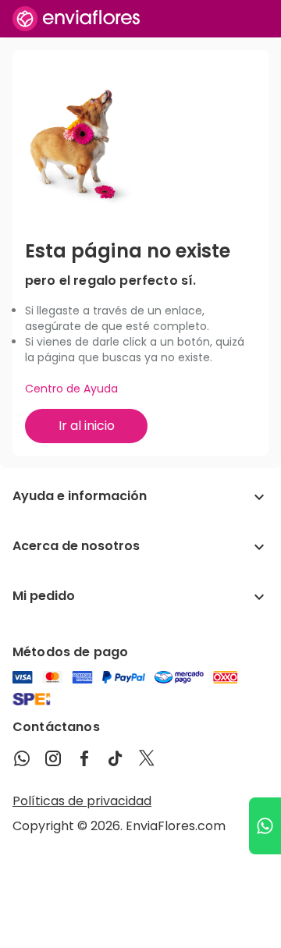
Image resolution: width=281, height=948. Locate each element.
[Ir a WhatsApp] (265, 825)
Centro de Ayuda (71, 388)
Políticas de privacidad (81, 801)
